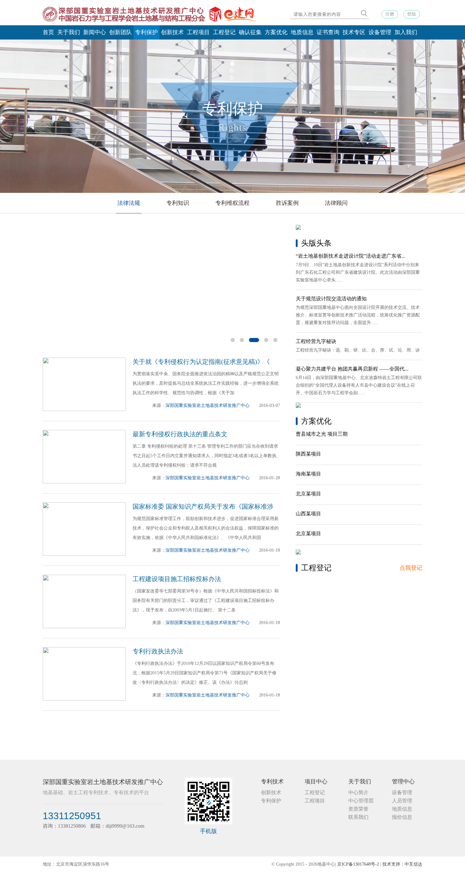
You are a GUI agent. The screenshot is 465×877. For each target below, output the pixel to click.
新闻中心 (94, 32)
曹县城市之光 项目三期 (322, 434)
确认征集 (250, 32)
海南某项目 (308, 473)
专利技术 (272, 781)
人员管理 (402, 800)
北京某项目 (308, 493)
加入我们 (405, 32)
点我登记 (411, 568)
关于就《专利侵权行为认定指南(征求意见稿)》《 (201, 361)
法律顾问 (336, 203)
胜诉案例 (287, 203)
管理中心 (403, 781)
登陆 (411, 14)
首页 (48, 32)
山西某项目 (308, 513)
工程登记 (224, 32)
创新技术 (172, 32)
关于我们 (68, 32)
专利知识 (177, 203)
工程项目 (198, 32)
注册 (389, 14)
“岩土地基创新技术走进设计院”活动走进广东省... (350, 256)
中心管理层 (361, 800)
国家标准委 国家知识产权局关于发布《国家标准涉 (203, 506)
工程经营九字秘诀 (316, 341)
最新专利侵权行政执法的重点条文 (180, 434)
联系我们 (358, 817)
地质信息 (302, 32)
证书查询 (328, 32)
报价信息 (402, 817)
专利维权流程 (232, 203)
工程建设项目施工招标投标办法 (177, 578)
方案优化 (276, 32)
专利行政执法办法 (158, 651)
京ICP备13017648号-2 (358, 864)
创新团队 (120, 32)
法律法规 (128, 203)
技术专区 (354, 32)
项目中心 (316, 781)
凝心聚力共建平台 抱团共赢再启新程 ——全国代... (352, 368)
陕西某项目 (308, 454)
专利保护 (146, 32)
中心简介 (358, 792)
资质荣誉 (358, 809)
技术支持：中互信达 (402, 864)
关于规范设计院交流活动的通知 (331, 298)
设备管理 (380, 32)
